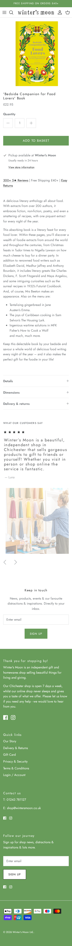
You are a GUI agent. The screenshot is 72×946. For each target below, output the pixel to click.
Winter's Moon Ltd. (23, 932)
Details (8, 381)
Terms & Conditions (16, 768)
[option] (36, 54)
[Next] (15, 562)
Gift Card (9, 754)
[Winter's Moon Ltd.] (36, 12)
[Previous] (4, 562)
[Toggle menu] (4, 12)
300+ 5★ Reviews (15, 180)
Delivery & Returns (15, 748)
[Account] (58, 12)
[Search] (13, 12)
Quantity (9, 114)
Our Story (9, 741)
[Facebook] (5, 717)
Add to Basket (36, 140)
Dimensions (11, 392)
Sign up (36, 634)
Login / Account (14, 775)
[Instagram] (13, 717)
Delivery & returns (16, 403)
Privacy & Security (15, 761)
